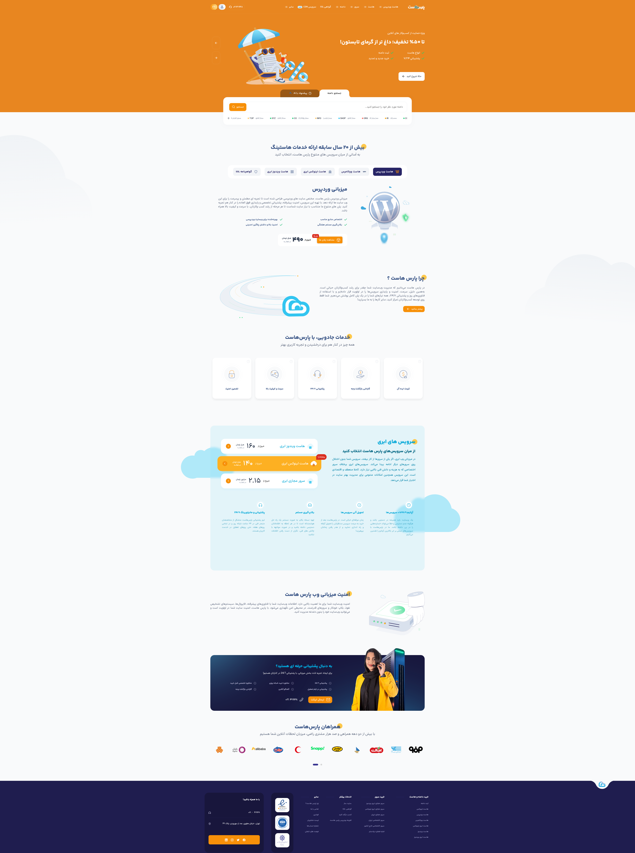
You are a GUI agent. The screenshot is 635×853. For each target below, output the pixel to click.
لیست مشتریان (313, 820)
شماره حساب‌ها (313, 826)
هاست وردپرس (422, 814)
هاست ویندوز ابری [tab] (278, 172)
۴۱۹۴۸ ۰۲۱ (292, 700)
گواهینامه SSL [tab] (244, 172)
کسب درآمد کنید (345, 814)
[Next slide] (216, 58)
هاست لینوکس (422, 809)
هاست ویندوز (423, 831)
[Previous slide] (216, 43)
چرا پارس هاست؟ (312, 803)
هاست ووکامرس (421, 820)
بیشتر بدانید (417, 309)
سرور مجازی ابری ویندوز (375, 803)
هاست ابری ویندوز (421, 837)
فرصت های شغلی (312, 831)
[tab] (387, 172)
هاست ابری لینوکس (420, 826)
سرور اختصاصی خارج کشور (374, 826)
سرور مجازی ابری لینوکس (374, 809)
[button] (315, 764)
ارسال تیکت (317, 700)
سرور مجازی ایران (377, 814)
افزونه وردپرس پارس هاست (341, 820)
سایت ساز (348, 803)
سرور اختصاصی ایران (376, 820)
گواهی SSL (347, 809)
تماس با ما (315, 809)
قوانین (316, 814)
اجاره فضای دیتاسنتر (376, 831)
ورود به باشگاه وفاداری (410, 76)
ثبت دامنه (424, 803)
